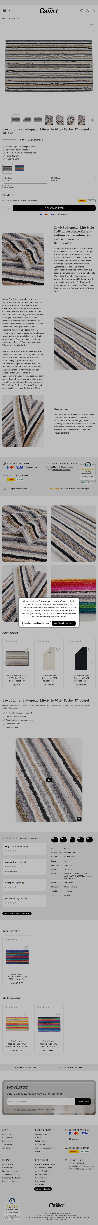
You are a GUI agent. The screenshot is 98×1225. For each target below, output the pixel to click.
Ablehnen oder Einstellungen (36, 623)
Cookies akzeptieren (63, 623)
